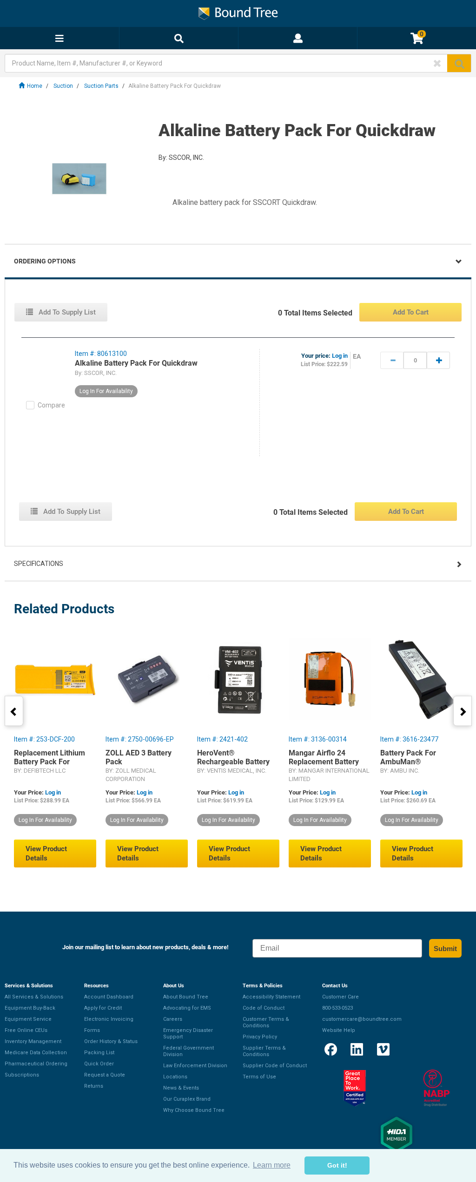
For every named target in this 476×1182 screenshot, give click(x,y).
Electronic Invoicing (108, 1019)
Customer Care (340, 997)
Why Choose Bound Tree (194, 1110)
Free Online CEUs (26, 1030)
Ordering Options (45, 261)
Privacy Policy (260, 1037)
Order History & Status (111, 1041)
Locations (175, 1077)
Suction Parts (101, 86)
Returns (93, 1086)
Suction (63, 86)
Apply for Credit (103, 1008)
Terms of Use (259, 1077)
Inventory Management (33, 1041)
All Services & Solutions (34, 997)
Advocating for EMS (187, 1008)
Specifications (38, 563)
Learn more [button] (272, 1165)
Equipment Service (28, 1019)
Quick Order (99, 1064)
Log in (340, 355)
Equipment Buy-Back (30, 1008)
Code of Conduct (263, 1008)
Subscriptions (22, 1075)
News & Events (181, 1088)
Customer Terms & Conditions (266, 1022)
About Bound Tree (185, 997)
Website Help (338, 1030)
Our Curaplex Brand (187, 1099)
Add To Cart (411, 312)
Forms (92, 1030)
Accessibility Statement (271, 997)
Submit (445, 948)
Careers (172, 1019)
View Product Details (46, 853)
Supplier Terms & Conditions (264, 1051)
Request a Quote (104, 1075)
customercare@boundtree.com (362, 1019)
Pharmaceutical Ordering (36, 1064)
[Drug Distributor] (436, 1088)
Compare (51, 405)
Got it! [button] (337, 1165)
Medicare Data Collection (36, 1053)
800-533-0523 (337, 1008)
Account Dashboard (108, 997)
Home (34, 86)
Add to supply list (66, 312)
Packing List (99, 1053)
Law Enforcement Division (195, 1066)
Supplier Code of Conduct (275, 1066)
